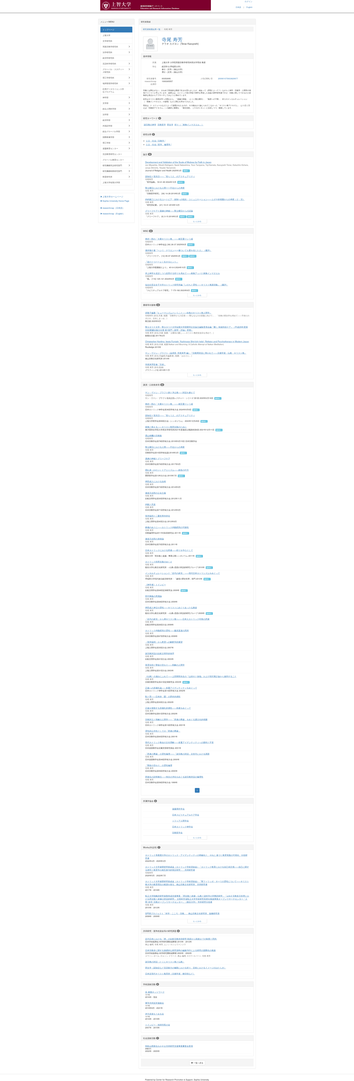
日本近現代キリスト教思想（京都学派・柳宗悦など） (170, 973)
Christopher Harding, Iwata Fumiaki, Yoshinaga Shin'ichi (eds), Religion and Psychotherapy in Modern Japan (197, 341)
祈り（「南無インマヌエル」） (189, 124)
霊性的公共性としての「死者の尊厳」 (162, 730)
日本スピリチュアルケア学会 (185, 814)
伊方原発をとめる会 (154, 1013)
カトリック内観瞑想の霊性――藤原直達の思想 (167, 630)
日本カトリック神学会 (182, 826)
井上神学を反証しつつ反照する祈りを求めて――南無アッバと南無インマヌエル (182, 273)
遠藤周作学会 (178, 808)
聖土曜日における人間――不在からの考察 (165, 446)
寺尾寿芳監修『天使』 (155, 364)
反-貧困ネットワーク (155, 991)
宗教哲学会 (177, 832)
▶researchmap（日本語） (112, 207)
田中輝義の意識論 (153, 595)
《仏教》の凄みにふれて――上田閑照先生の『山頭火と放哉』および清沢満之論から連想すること (190, 676)
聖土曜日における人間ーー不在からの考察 (165, 187)
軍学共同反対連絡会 (154, 1002)
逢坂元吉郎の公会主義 (155, 492)
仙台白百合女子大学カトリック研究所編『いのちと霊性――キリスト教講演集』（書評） (186, 284)
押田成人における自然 (155, 481)
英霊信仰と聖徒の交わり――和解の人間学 (165, 664)
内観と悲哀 (150, 504)
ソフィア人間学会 (180, 820)
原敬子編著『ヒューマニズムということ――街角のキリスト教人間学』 (178, 312)
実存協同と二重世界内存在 (157, 515)
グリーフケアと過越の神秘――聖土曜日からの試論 (169, 210)
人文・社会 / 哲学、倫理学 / (158, 144)
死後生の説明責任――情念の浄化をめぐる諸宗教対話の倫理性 (174, 776)
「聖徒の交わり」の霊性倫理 (158, 765)
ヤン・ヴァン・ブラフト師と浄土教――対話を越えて (170, 392)
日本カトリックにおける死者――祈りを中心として (169, 550)
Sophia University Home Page (115, 200)
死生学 (170, 124)
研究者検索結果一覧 (151, 29)
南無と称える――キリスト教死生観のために (166, 426)
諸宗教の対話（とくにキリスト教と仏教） (165, 961)
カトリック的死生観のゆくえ (158, 561)
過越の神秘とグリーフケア (157, 458)
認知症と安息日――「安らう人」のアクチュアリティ (170, 176)
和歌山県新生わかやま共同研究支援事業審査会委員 (169, 1045)
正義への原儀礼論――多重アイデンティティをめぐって (171, 687)
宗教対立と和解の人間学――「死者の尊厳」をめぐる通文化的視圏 (176, 719)
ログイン (248, 1)
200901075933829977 (228, 78)
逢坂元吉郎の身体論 (154, 538)
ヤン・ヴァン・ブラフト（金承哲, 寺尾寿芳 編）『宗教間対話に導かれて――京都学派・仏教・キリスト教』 (195, 352)
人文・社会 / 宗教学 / (155, 140)
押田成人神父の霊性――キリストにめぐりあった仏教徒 (171, 607)
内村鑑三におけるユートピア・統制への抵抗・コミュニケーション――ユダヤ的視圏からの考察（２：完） (195, 199)
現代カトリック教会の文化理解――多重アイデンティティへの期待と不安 (179, 742)
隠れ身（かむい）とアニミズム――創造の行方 (167, 469)
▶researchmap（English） (112, 213)
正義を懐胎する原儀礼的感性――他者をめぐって (168, 707)
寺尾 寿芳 (172, 39)
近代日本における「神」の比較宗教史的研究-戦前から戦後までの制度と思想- (181, 938)
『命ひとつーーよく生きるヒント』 (161, 261)
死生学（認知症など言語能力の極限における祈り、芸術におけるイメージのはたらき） (185, 967)
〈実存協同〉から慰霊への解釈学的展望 (164, 641)
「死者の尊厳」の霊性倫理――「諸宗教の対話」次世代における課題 (177, 753)
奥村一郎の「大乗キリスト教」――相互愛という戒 (169, 238)
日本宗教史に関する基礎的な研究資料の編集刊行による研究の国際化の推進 (180, 950)
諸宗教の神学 (150, 124)
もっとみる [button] (197, 221)
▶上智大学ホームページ (111, 196)
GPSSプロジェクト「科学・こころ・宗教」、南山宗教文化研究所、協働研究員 (182, 913)
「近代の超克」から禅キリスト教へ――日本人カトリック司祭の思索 (177, 618)
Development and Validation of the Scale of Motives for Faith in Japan (178, 162)
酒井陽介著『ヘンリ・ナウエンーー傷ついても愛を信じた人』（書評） (178, 250)
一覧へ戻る (198, 1062)
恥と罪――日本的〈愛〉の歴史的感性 (162, 696)
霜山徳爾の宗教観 (153, 435)
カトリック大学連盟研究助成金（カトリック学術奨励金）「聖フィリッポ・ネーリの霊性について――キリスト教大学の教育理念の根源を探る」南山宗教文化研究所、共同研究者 (197, 883)
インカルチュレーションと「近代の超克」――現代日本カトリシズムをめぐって (182, 573)
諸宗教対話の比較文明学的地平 (159, 653)
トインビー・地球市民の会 (157, 1024)
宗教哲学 (162, 124)
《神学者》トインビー (155, 584)
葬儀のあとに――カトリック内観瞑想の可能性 (167, 527)
